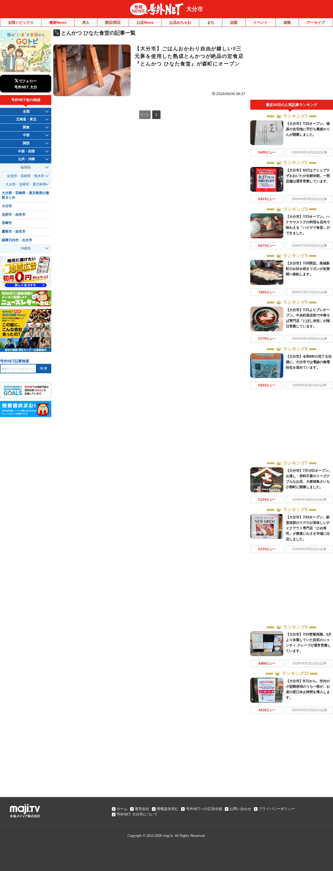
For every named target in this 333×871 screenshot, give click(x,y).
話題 (234, 22)
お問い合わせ (240, 809)
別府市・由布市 (13, 214)
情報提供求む (167, 809)
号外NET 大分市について (137, 814)
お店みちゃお (180, 22)
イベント (260, 22)
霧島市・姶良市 (13, 231)
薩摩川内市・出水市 (17, 240)
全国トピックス (21, 22)
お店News (145, 22)
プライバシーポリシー (277, 809)
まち (210, 22)
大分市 (194, 9)
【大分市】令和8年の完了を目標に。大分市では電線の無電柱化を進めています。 (309, 361)
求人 (85, 22)
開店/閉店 (113, 22)
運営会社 (142, 809)
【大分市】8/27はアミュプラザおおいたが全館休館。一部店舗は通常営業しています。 (308, 175)
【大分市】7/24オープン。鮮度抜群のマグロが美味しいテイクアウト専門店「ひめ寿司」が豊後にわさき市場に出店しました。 (308, 528)
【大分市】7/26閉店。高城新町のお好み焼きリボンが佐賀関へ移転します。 (308, 268)
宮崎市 (7, 223)
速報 (287, 22)
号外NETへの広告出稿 (204, 809)
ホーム (122, 809)
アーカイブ (316, 22)
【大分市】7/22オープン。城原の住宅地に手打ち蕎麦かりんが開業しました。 (308, 129)
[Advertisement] (291, 64)
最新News (57, 22)
